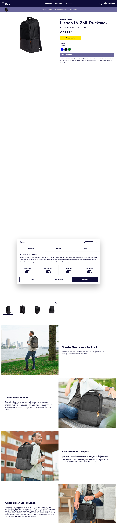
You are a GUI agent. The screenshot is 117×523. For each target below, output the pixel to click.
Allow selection (59, 279)
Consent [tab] (31, 248)
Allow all (85, 279)
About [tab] (86, 248)
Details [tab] (58, 248)
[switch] (48, 271)
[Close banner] (97, 242)
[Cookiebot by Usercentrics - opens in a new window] (85, 242)
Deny (32, 279)
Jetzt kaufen (70, 38)
